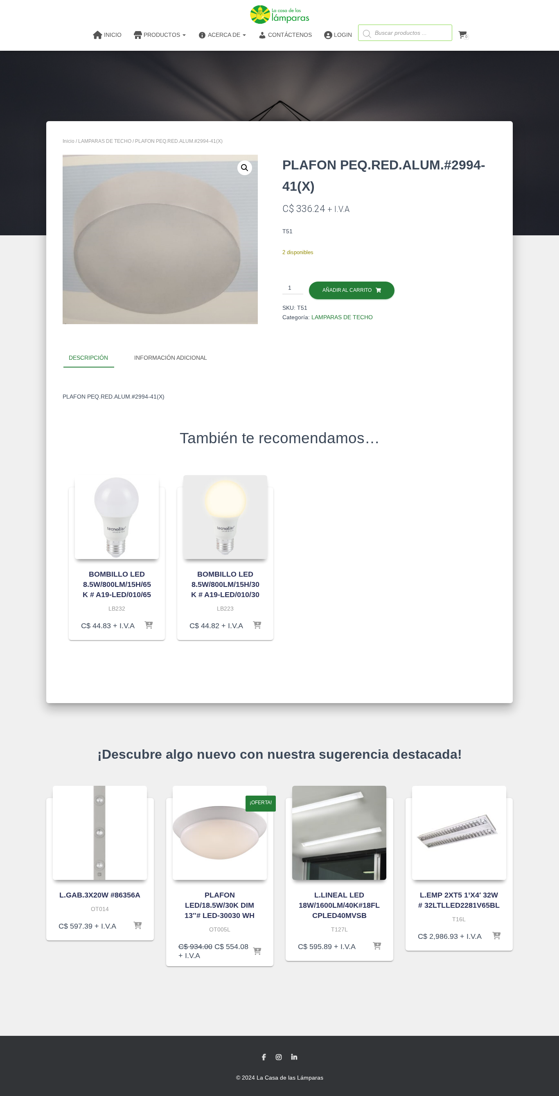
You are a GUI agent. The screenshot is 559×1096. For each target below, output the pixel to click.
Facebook (264, 1057)
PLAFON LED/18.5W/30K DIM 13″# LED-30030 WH (220, 905)
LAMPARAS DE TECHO (104, 141)
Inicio (68, 141)
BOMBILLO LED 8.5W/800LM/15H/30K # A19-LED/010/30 (225, 584)
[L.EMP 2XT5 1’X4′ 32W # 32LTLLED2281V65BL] (459, 833)
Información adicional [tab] (170, 357)
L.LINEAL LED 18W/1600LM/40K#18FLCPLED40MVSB (339, 905)
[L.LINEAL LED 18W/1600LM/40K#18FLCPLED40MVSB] (339, 833)
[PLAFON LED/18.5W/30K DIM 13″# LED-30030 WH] (220, 833)
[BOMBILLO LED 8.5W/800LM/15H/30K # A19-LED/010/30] (225, 517)
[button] (244, 167)
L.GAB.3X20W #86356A (99, 895)
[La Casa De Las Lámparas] (279, 14)
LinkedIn (294, 1057)
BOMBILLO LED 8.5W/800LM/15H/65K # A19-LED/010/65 (117, 584)
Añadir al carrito (347, 290)
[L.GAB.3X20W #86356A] (100, 833)
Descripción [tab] (88, 357)
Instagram (279, 1057)
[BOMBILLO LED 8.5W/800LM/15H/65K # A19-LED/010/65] (117, 517)
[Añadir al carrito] (148, 626)
